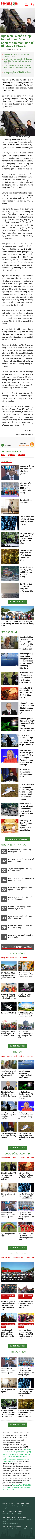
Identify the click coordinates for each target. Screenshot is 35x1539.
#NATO (9, 1056)
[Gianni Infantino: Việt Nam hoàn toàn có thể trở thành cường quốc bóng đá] (9, 678)
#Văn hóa (22, 1324)
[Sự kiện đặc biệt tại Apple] (9, 1227)
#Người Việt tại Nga (14, 1271)
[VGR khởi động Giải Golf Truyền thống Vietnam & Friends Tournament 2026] (26, 1006)
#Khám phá (5, 1298)
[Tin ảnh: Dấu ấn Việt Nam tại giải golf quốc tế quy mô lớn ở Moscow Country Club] (17, 613)
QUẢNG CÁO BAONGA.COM (17, 947)
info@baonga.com (12, 1523)
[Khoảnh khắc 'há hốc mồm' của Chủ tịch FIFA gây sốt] (10, 472)
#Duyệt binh (10, 1295)
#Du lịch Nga (6, 1258)
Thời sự (17, 1051)
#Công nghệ (5, 1158)
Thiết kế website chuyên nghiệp (15, 1527)
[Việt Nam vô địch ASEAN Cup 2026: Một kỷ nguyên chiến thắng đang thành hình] (10, 489)
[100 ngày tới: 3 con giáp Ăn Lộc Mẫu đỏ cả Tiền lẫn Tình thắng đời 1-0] (9, 693)
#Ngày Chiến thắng (25, 1298)
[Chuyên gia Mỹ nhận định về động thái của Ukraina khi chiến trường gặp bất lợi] (10, 556)
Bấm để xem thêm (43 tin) (17, 839)
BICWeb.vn (27, 1529)
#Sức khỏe (25, 1158)
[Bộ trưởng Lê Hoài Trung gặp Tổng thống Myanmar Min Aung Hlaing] (9, 826)
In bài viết (8, 445)
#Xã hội (4, 1324)
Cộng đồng (17, 953)
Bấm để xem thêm (17, 602)
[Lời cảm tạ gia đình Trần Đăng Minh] (26, 987)
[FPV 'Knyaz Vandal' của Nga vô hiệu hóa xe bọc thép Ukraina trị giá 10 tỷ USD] (9, 740)
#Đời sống (11, 1324)
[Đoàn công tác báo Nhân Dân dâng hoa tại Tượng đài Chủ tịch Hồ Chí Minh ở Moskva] (26, 1025)
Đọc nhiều (6, 461)
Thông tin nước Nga (14, 845)
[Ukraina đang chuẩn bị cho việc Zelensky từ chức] (9, 775)
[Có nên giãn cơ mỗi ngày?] (10, 506)
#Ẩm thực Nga (18, 1258)
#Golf (5, 1271)
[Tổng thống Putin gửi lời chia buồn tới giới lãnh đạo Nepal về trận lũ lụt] (9, 708)
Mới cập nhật (9, 632)
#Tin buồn (23, 958)
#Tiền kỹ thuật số (26, 1056)
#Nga (3, 455)
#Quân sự (11, 455)
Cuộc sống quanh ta (17, 1153)
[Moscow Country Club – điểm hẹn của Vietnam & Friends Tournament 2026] (26, 966)
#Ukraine (21, 455)
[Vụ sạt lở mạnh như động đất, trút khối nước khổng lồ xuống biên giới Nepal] (10, 573)
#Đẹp (28, 1258)
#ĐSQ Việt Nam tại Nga (9, 958)
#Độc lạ (15, 1158)
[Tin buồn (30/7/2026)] (9, 1006)
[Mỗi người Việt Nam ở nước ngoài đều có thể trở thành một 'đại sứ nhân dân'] (9, 1025)
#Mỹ (15, 1056)
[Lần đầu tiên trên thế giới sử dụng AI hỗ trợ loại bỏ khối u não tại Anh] (10, 523)
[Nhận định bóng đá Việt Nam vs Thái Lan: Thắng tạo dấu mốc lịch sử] (26, 1227)
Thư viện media (17, 1253)
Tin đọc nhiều (17, 1351)
